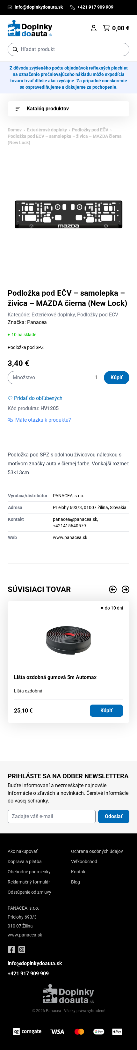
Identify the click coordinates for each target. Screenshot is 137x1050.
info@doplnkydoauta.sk (35, 963)
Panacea (37, 322)
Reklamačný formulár (29, 881)
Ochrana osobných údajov (97, 851)
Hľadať (121, 49)
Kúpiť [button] (106, 710)
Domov (15, 129)
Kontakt (79, 871)
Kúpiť (117, 377)
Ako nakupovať (23, 851)
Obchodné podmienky (29, 871)
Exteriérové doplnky (47, 129)
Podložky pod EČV (90, 129)
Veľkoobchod (84, 861)
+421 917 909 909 (28, 974)
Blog (75, 881)
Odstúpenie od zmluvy (29, 892)
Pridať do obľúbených (38, 398)
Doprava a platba (25, 861)
